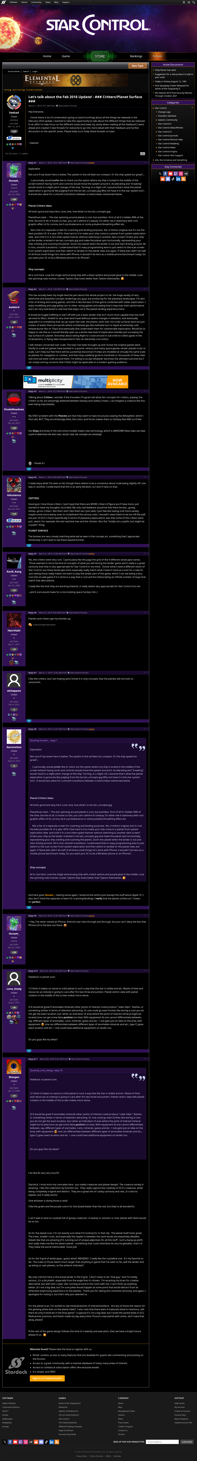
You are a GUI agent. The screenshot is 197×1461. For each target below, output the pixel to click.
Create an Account (182, 1411)
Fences (5, 1415)
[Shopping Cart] (189, 2)
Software (13, 2)
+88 (14, 322)
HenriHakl (14, 630)
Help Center (180, 1403)
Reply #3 (32, 391)
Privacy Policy (81, 1456)
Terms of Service (96, 1456)
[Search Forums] (194, 2)
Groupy (5, 1426)
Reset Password (181, 1419)
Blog (56, 2)
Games (24, 2)
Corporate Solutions (11, 1407)
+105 (14, 428)
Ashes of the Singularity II (69, 1403)
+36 (14, 1007)
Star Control (18, 89)
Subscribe (187, 1441)
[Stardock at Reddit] (162, 178)
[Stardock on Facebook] (165, 173)
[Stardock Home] (3, 2)
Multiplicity (7, 1422)
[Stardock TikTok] (173, 178)
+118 (14, 513)
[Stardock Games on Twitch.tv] (175, 173)
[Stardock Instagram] (180, 173)
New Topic (137, 65)
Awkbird (14, 307)
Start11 (5, 1411)
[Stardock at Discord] (167, 178)
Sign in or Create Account (47, 1378)
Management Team (126, 1411)
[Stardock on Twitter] (160, 173)
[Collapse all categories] (192, 107)
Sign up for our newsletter (128, 1441)
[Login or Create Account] (184, 2)
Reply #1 (32, 162)
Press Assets (123, 1422)
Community (36, 2)
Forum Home (13, 71)
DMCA (108, 1456)
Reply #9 (32, 915)
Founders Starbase (34, 89)
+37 (14, 1095)
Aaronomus (14, 747)
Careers (121, 1415)
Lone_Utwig (14, 988)
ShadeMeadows (14, 409)
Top (145, 163)
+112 (14, 131)
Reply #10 (33, 971)
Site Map (117, 1456)
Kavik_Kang (14, 571)
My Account (180, 1407)
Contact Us (122, 1430)
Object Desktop (9, 1403)
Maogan (14, 1077)
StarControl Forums (68, 105)
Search (26, 71)
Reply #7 (32, 672)
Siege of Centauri (66, 1430)
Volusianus (14, 495)
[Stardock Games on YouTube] (170, 173)
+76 (14, 649)
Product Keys (180, 1415)
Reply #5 (32, 553)
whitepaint (14, 690)
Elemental (63, 1407)
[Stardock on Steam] (186, 173)
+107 (14, 590)
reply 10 (58, 1070)
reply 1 (53, 740)
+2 (14, 709)
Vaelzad (14, 112)
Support (65, 2)
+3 (14, 765)
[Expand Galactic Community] (156, 120)
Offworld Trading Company (70, 1426)
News (48, 2)
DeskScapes (7, 1419)
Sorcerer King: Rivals (67, 1434)
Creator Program (125, 1426)
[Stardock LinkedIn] (178, 178)
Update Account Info (183, 1422)
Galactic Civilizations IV (68, 1411)
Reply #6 (32, 612)
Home (6, 89)
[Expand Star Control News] (156, 147)
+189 (14, 199)
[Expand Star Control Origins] (156, 151)
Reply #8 (32, 729)
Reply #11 (33, 1059)
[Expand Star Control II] (156, 132)
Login (34, 71)
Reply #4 (32, 477)
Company (123, 1398)
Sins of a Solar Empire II (69, 1415)
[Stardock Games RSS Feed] (183, 178)
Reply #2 (32, 289)
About (120, 1403)
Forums (121, 1434)
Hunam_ (14, 180)
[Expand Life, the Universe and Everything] (153, 160)
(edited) (91, 162)
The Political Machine (68, 1422)
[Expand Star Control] (153, 108)
